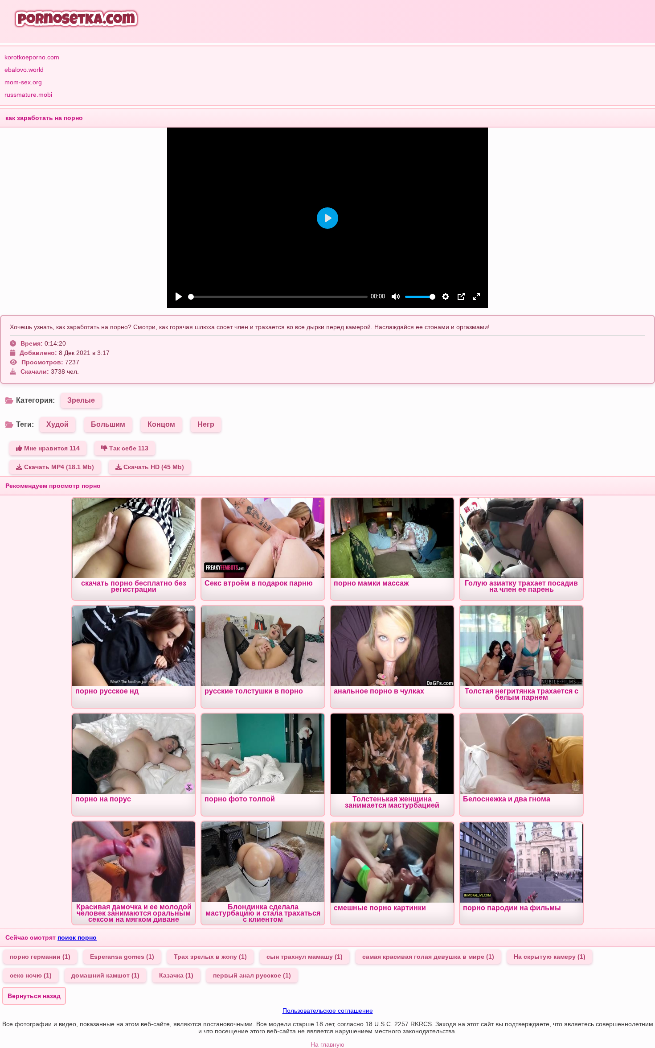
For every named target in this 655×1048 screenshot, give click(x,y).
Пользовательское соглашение (327, 1010)
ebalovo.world (24, 69)
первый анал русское (252, 975)
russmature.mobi (28, 94)
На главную (327, 1044)
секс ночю (31, 975)
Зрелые (81, 400)
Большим (108, 424)
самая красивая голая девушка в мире (428, 956)
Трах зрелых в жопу (210, 956)
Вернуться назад (34, 995)
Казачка (176, 975)
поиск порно (77, 937)
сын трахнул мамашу (304, 956)
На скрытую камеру (549, 956)
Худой (57, 424)
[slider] (278, 297)
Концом (161, 424)
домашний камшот (105, 975)
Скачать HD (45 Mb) (153, 466)
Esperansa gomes (122, 956)
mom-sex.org (23, 82)
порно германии (40, 956)
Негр (205, 424)
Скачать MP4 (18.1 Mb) (58, 466)
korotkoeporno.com (31, 57)
